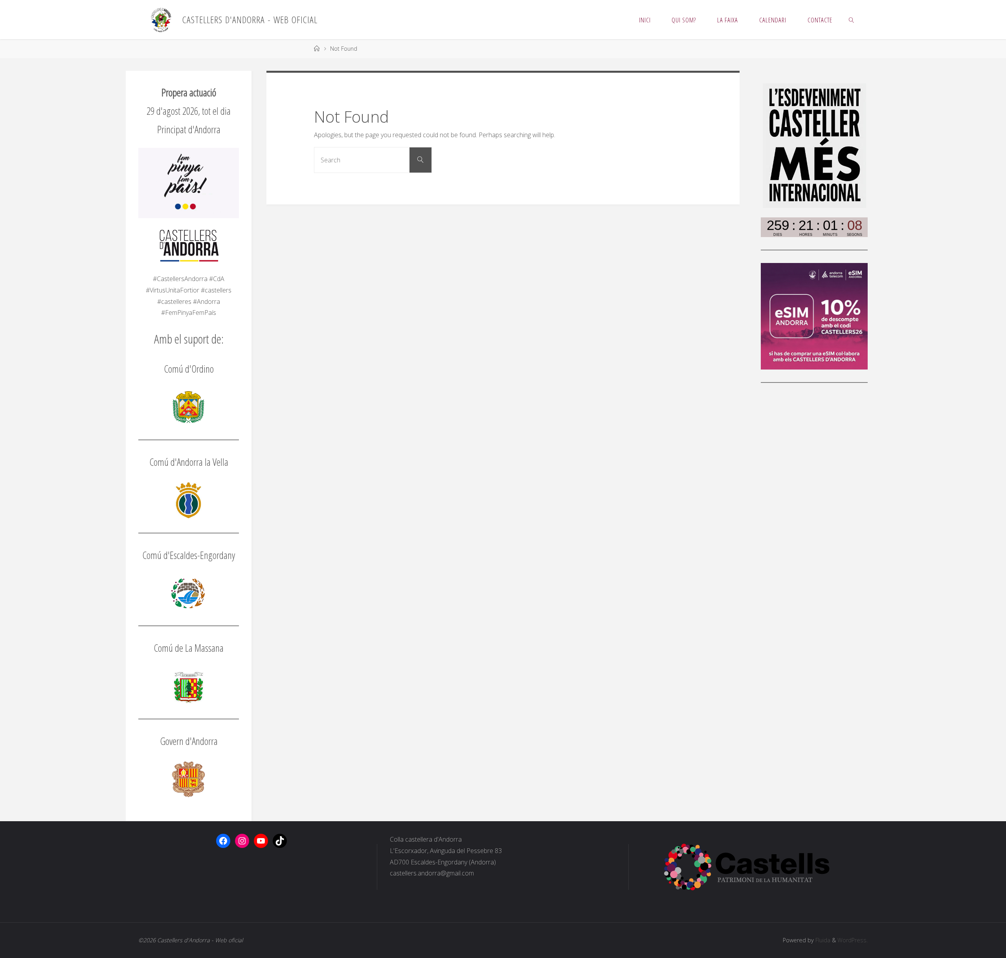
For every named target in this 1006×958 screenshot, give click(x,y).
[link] (851, 19)
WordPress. (852, 940)
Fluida (822, 940)
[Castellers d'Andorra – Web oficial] (161, 19)
